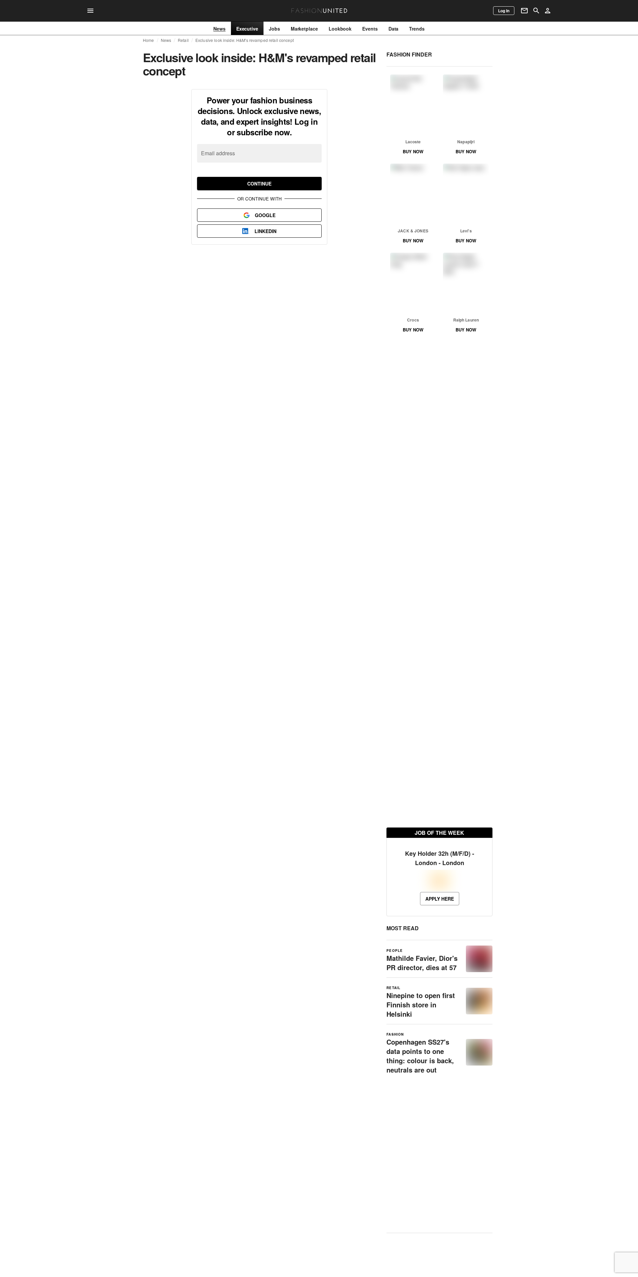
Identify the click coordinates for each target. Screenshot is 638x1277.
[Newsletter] (524, 11)
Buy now (413, 151)
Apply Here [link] (439, 898)
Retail (183, 40)
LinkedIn (265, 231)
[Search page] (536, 11)
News (166, 40)
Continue (259, 183)
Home (148, 40)
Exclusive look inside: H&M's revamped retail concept (244, 40)
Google (265, 215)
